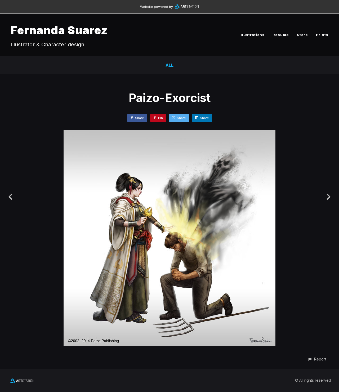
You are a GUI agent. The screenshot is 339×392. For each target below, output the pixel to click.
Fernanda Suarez (59, 30)
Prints (322, 35)
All (169, 65)
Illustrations (252, 35)
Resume (281, 35)
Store (302, 35)
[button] (316, 359)
